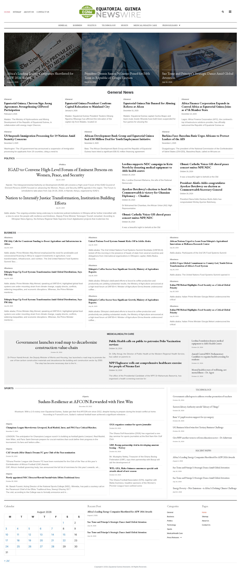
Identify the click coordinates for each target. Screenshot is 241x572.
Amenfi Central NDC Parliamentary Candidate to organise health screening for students (210, 356)
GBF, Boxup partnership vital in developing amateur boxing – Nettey (134, 446)
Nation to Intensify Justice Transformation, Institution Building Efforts (60, 200)
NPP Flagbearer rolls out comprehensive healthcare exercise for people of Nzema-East (145, 364)
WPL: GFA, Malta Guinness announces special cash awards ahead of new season (133, 470)
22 (64, 540)
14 (52, 534)
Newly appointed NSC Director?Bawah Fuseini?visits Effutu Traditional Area (42, 477)
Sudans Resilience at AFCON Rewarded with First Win (85, 401)
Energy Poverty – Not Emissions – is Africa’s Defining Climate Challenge (205, 488)
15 (64, 534)
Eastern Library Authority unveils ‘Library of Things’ (196, 406)
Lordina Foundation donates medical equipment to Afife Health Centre (207, 342)
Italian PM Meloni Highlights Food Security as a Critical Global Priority (200, 286)
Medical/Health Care (145, 25)
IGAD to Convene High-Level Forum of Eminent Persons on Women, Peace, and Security (60, 172)
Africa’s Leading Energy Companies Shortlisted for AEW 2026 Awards (40, 75)
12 (29, 534)
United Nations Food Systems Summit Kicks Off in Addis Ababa (120, 241)
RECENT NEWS (203, 450)
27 (41, 546)
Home (7, 12)
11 (18, 534)
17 (6, 540)
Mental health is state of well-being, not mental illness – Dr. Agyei (209, 371)
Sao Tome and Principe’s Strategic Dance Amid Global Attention (197, 75)
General (62, 25)
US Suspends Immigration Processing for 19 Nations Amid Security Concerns (39, 137)
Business (77, 25)
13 (41, 534)
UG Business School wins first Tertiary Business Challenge (198, 427)
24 (6, 546)
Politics (92, 25)
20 (41, 540)
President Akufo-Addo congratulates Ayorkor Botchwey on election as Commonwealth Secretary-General (202, 186)
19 (29, 540)
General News (120, 92)
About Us (29, 12)
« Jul (6, 560)
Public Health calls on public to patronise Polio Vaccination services (145, 342)
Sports (124, 25)
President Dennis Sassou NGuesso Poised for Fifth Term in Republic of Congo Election (117, 75)
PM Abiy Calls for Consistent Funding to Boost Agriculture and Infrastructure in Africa (42, 242)
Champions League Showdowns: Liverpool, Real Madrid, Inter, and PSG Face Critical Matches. (51, 427)
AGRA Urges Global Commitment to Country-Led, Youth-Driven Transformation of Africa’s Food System (201, 264)
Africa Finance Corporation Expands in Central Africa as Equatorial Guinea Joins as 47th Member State (206, 106)
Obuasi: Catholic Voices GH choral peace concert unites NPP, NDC (146, 216)
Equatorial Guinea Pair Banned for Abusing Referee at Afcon (149, 104)
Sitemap (17, 12)
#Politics (62, 165)
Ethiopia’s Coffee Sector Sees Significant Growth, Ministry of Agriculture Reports (124, 270)
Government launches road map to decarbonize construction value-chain (56, 344)
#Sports (85, 397)
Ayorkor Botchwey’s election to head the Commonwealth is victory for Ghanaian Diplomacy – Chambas (146, 192)
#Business (8, 238)
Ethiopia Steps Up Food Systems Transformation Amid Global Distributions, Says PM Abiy (43, 273)
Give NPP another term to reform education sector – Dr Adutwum (202, 437)
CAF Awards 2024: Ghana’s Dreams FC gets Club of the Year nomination (40, 452)
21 (52, 540)
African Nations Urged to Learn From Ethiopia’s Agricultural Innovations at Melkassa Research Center (199, 242)
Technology (108, 25)
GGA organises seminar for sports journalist (130, 424)
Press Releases (170, 25)
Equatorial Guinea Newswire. (120, 567)
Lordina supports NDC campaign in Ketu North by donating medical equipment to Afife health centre (147, 167)
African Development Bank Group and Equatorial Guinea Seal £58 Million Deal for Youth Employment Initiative (119, 137)
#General (7, 99)
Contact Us (43, 12)
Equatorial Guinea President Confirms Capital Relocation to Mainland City (88, 104)
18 (18, 540)
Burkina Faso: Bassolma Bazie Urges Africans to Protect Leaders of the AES (195, 137)
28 (52, 546)
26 (29, 546)
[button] (223, 12)
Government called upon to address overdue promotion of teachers (202, 396)
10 (6, 534)
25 (18, 546)
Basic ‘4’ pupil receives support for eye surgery (193, 417)
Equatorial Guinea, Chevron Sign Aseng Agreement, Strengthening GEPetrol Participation (28, 106)
